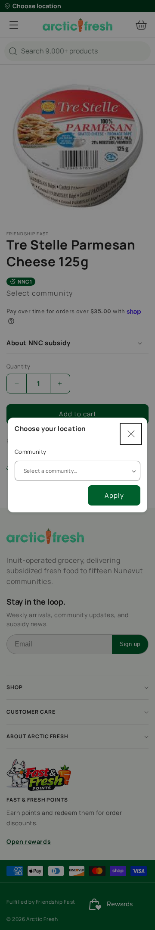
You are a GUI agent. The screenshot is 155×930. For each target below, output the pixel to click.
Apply (114, 495)
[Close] (130, 433)
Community (30, 452)
